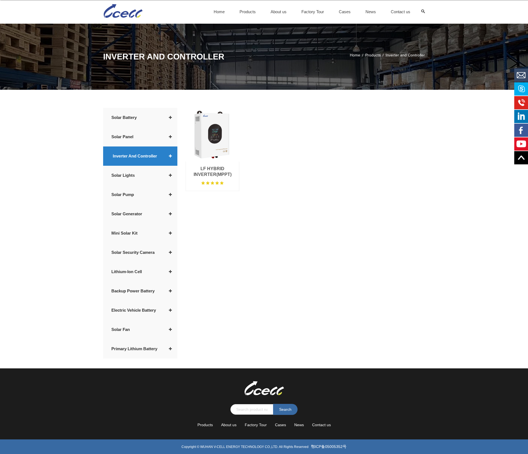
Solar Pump (122, 194)
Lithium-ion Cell (126, 271)
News (370, 11)
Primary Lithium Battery (134, 348)
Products (248, 11)
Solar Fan (120, 329)
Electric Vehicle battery (133, 310)
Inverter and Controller (135, 156)
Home (219, 11)
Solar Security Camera (133, 252)
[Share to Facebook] (521, 130)
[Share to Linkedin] (521, 116)
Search (285, 409)
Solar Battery (124, 117)
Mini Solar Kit (124, 233)
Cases (345, 11)
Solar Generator (126, 213)
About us (279, 11)
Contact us (400, 11)
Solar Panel (122, 136)
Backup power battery (133, 291)
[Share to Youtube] (521, 144)
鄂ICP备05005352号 (328, 446)
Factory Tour (312, 11)
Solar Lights (123, 175)
